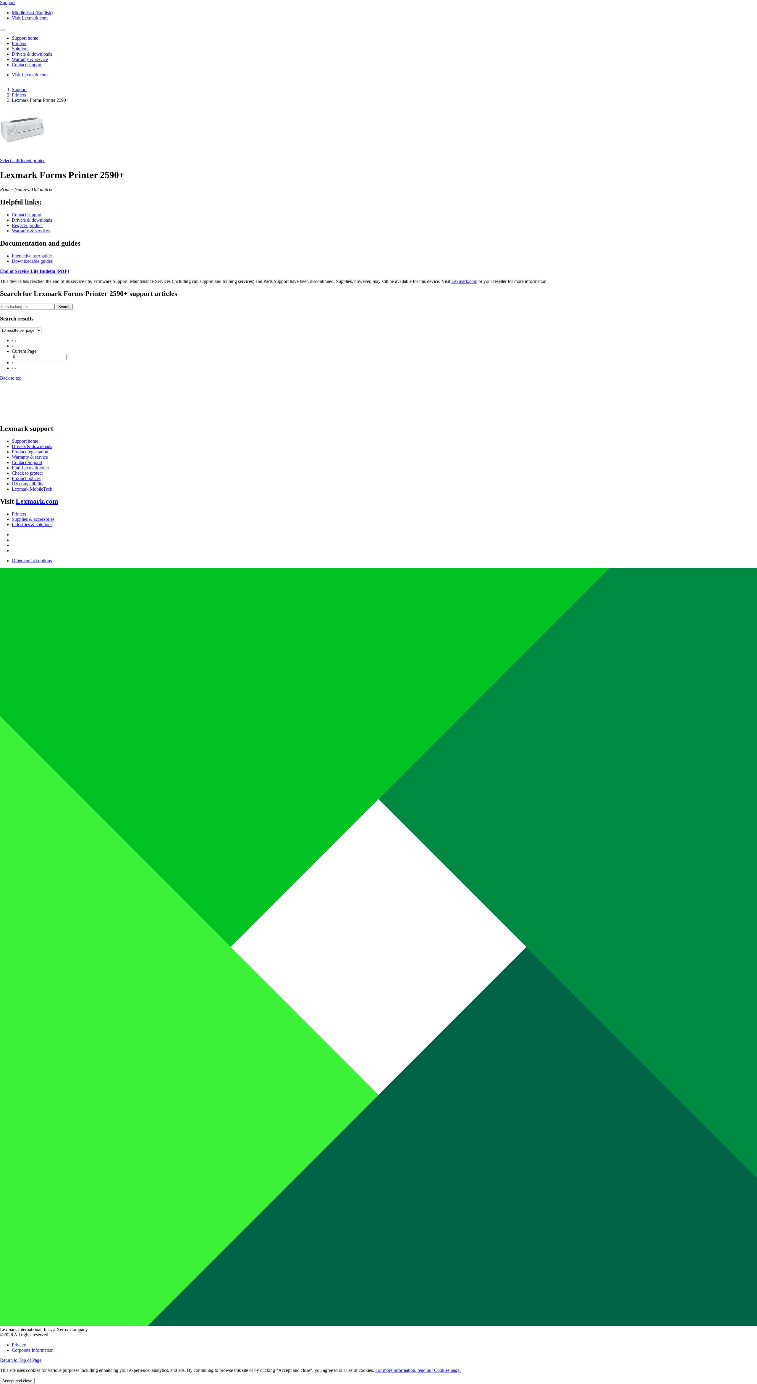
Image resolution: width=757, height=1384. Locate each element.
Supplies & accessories (33, 519)
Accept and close (17, 1381)
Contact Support (27, 462)
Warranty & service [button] (30, 59)
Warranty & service (30, 457)
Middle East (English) (32, 12)
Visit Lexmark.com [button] (30, 17)
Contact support (26, 214)
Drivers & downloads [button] (32, 54)
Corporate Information (33, 1350)
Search (64, 306)
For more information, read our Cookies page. (418, 1370)
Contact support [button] (26, 64)
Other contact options (32, 560)
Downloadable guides (32, 261)
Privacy (19, 1344)
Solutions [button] (20, 48)
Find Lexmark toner (30, 467)
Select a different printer (22, 160)
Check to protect (27, 473)
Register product (27, 225)
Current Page (24, 351)
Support (19, 89)
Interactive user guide (32, 255)
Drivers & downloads (32, 220)
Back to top (11, 378)
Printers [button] (19, 43)
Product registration (30, 451)
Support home (25, 441)
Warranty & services (31, 230)
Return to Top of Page (20, 1360)
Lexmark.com (464, 281)
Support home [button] (25, 38)
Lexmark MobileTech (32, 489)
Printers (19, 94)
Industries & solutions (32, 524)
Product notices (26, 478)
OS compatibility (27, 483)
